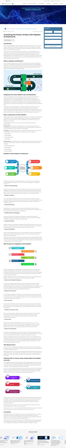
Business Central (43, 444)
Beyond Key (6, 368)
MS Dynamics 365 (43, 445)
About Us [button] (61, 3)
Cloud (1, 443)
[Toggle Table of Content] (12, 40)
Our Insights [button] (55, 3)
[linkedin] (6, 1)
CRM (46, 444)
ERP (47, 444)
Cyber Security (29, 444)
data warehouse (34, 322)
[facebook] (9, 1)
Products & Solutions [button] (33, 3)
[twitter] (8, 1)
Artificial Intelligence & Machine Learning (18, 444)
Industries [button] (48, 3)
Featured (3, 443)
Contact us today (12, 407)
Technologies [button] (41, 3)
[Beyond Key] (8, 3)
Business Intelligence (11, 28)
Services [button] (24, 3)
